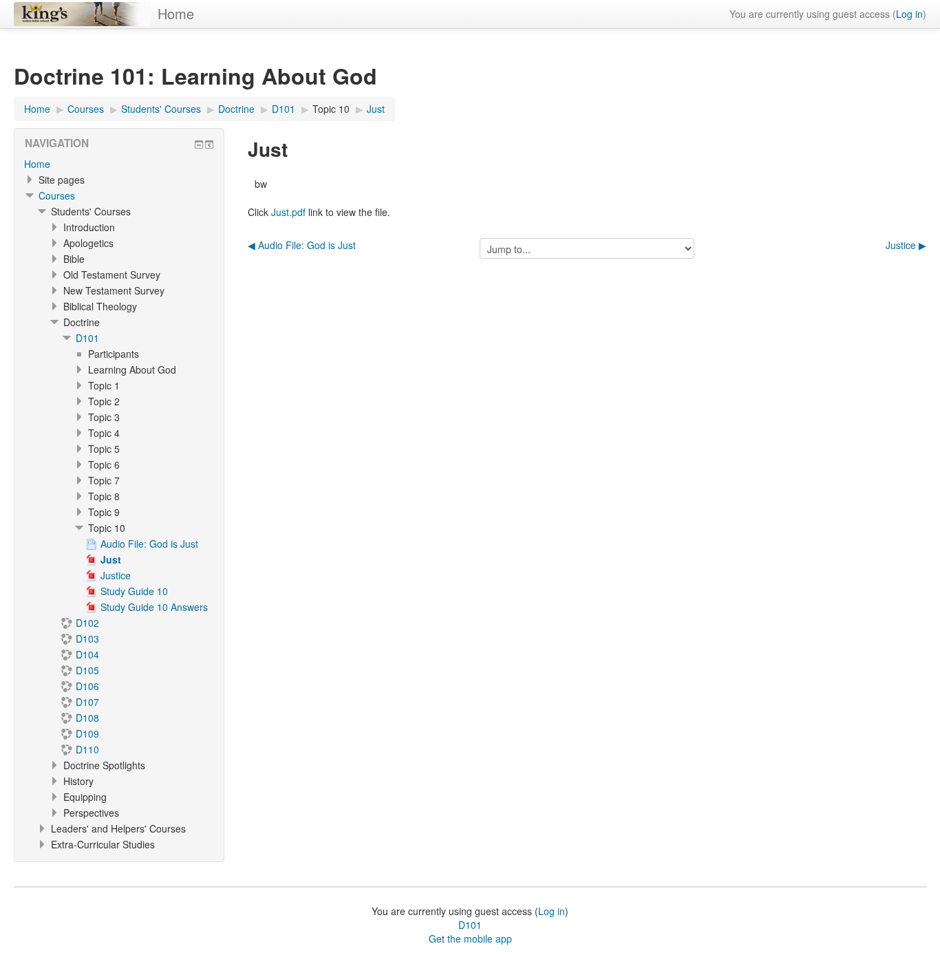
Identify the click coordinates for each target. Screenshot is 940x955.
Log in (909, 14)
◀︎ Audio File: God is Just (302, 245)
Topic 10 (331, 109)
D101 (87, 338)
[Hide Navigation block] (199, 144)
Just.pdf (288, 212)
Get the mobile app (470, 938)
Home (176, 13)
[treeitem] (119, 164)
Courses (57, 195)
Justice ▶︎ (906, 245)
